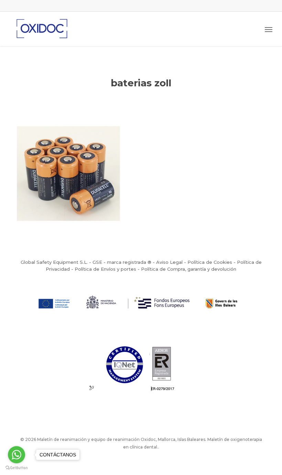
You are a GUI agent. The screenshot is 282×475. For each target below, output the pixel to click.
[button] (268, 29)
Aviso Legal (169, 262)
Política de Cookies (209, 262)
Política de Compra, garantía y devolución (188, 269)
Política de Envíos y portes (105, 269)
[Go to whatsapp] (16, 454)
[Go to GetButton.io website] (17, 468)
